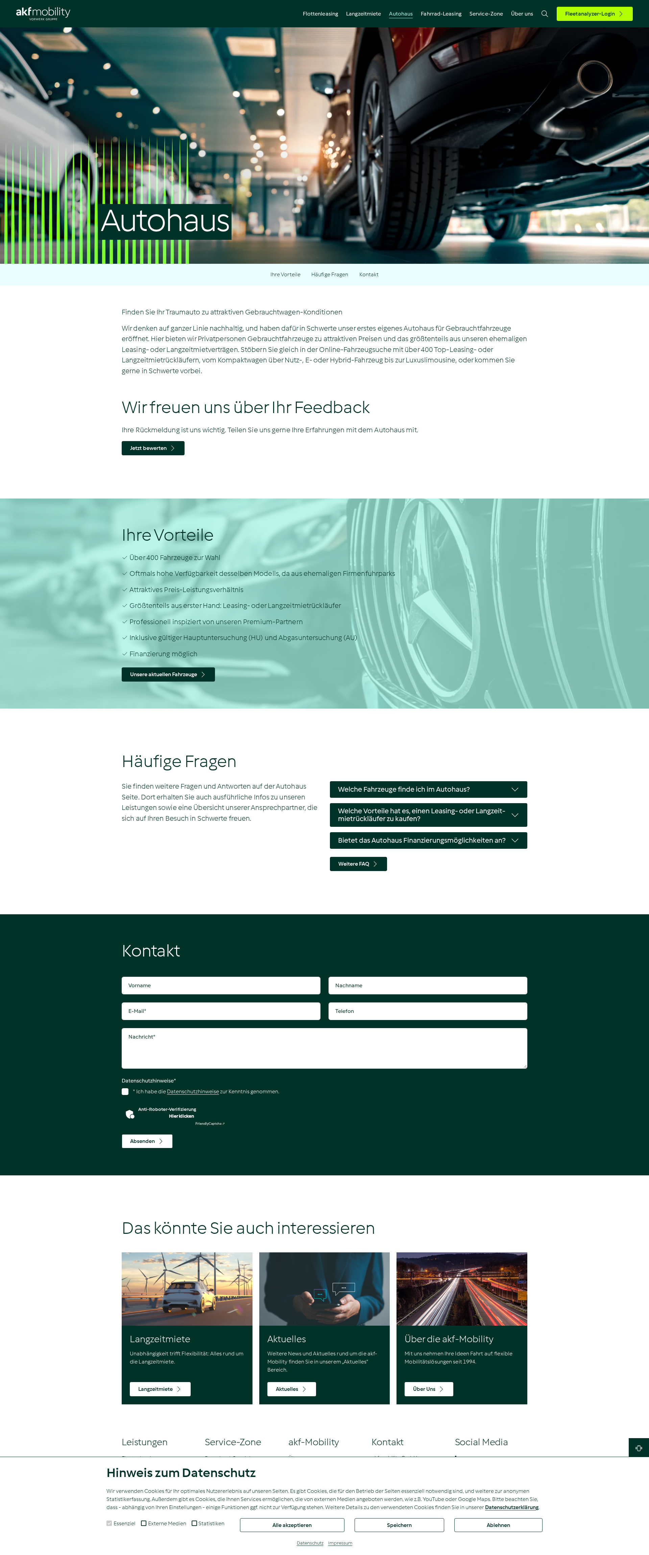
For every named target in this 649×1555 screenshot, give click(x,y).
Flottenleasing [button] (320, 13)
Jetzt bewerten (148, 448)
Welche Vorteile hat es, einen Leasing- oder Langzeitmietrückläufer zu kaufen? (421, 815)
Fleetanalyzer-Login (590, 13)
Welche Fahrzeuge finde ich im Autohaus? (404, 789)
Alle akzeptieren (292, 1525)
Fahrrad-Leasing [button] (441, 13)
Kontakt (369, 274)
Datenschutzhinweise (149, 1080)
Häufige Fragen (329, 274)
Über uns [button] (522, 13)
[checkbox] (109, 1523)
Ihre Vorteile (285, 274)
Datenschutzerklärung (511, 1507)
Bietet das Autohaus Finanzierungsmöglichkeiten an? (421, 840)
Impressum (340, 1543)
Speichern (399, 1525)
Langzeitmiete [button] (363, 13)
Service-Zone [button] (486, 13)
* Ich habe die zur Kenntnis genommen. (205, 1091)
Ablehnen (498, 1525)
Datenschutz (310, 1543)
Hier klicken (181, 1116)
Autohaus (401, 13)
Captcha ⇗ (210, 1123)
